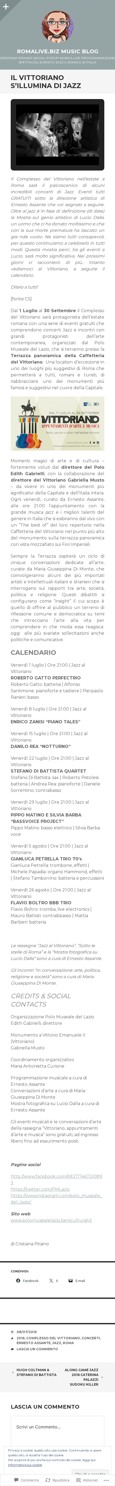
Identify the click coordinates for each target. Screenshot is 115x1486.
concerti (91, 1338)
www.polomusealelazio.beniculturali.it (51, 1220)
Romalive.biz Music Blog (57, 51)
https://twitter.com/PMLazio (40, 1189)
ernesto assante (34, 1343)
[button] (45, 150)
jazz (56, 1343)
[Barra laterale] (5, 5)
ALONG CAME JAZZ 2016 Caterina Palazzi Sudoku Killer (81, 1377)
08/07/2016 (27, 1332)
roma (68, 1343)
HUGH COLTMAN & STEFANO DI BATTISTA (36, 1372)
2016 (21, 1338)
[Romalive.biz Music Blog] (57, 27)
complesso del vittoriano (53, 1338)
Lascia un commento (37, 1349)
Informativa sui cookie (25, 1465)
